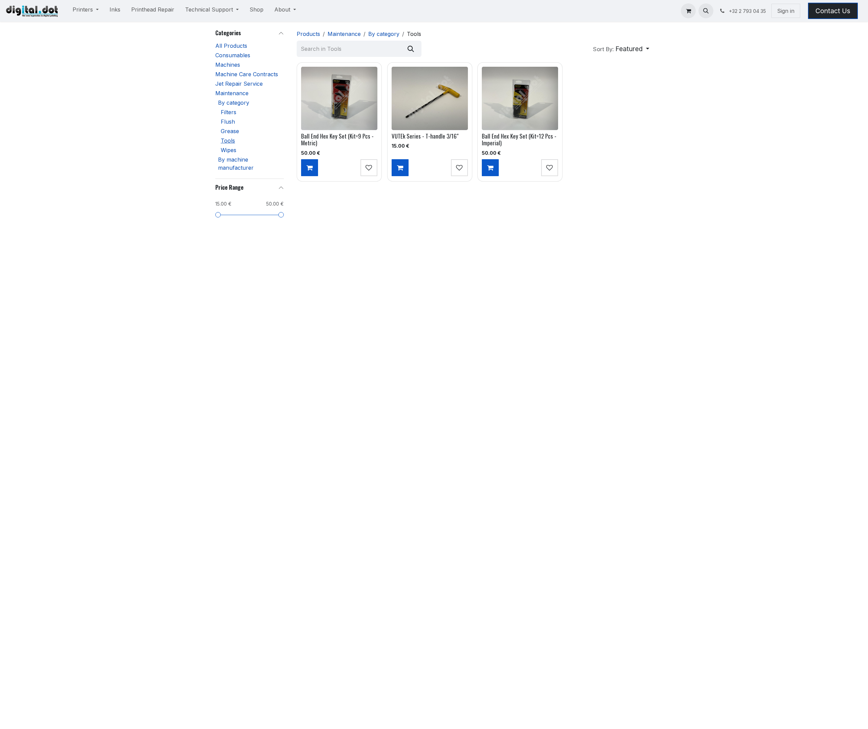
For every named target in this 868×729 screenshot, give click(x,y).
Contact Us (832, 11)
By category (233, 102)
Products (308, 33)
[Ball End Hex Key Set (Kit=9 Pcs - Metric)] (339, 98)
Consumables (232, 55)
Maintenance (232, 93)
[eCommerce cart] (688, 10)
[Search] (410, 49)
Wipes (228, 150)
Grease (230, 131)
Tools (228, 140)
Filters (228, 112)
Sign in (785, 10)
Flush (228, 121)
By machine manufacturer (236, 163)
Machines (227, 64)
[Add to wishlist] (368, 167)
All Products (231, 45)
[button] (705, 10)
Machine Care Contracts (246, 74)
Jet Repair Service (239, 83)
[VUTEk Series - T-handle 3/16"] (430, 98)
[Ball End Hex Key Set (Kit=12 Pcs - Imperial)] (520, 98)
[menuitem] (85, 11)
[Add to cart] (309, 167)
